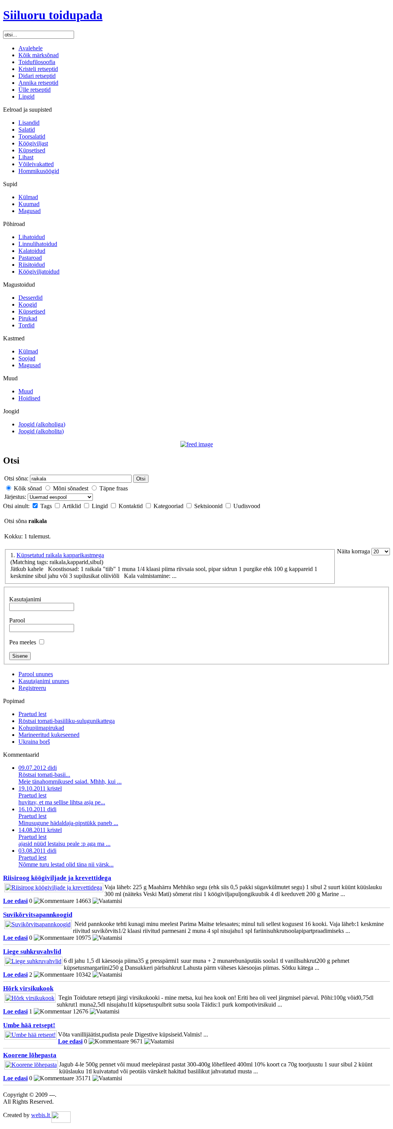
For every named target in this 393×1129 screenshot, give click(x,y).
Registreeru (32, 688)
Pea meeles (22, 642)
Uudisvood (246, 506)
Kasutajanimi (25, 599)
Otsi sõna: (16, 478)
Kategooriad (169, 506)
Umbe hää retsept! (29, 1025)
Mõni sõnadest (70, 488)
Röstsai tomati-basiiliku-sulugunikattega (66, 721)
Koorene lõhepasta (29, 1055)
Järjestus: (16, 497)
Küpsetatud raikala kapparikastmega (60, 555)
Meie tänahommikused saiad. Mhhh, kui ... (70, 774)
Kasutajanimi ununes (43, 681)
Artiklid (72, 506)
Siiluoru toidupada (52, 15)
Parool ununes (35, 674)
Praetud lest (32, 714)
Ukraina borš (34, 741)
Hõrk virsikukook (28, 988)
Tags (46, 506)
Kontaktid (131, 506)
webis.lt (41, 1115)
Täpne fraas (113, 488)
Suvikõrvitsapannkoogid (37, 914)
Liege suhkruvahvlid (32, 951)
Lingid (100, 506)
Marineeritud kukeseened (48, 734)
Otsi (140, 479)
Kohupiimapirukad (41, 728)
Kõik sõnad (28, 488)
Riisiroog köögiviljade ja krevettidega (57, 877)
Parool (17, 620)
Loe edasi (15, 901)
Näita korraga (354, 551)
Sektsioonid (209, 506)
